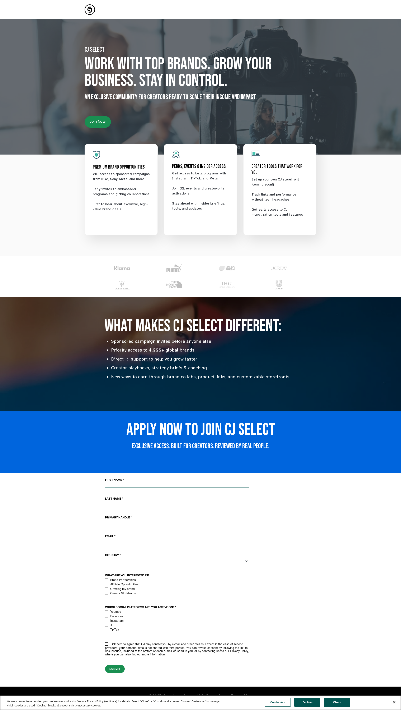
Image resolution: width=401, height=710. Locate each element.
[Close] (394, 702)
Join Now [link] (97, 122)
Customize (277, 702)
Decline (307, 702)
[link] (90, 9)
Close (337, 702)
